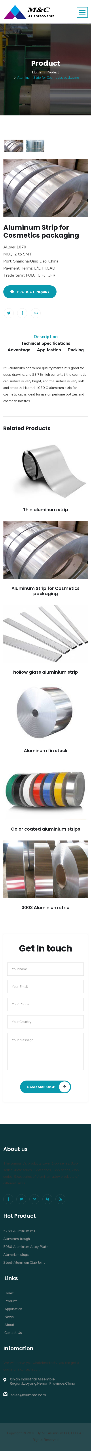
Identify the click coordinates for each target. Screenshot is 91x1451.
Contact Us (13, 1332)
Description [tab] (46, 337)
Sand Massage (41, 1086)
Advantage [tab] (19, 350)
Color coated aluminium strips (45, 829)
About (9, 1324)
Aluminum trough (16, 1238)
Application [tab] (49, 350)
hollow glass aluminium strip (45, 672)
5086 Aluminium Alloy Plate (25, 1246)
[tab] (13, 146)
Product (53, 72)
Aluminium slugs (16, 1254)
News (9, 1316)
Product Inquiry (33, 291)
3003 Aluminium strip (46, 907)
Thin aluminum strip (45, 510)
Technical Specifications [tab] (45, 343)
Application (13, 1309)
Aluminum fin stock (45, 750)
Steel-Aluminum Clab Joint (24, 1262)
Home (37, 72)
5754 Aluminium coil (19, 1231)
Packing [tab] (76, 350)
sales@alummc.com (28, 1395)
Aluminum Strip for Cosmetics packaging (45, 591)
